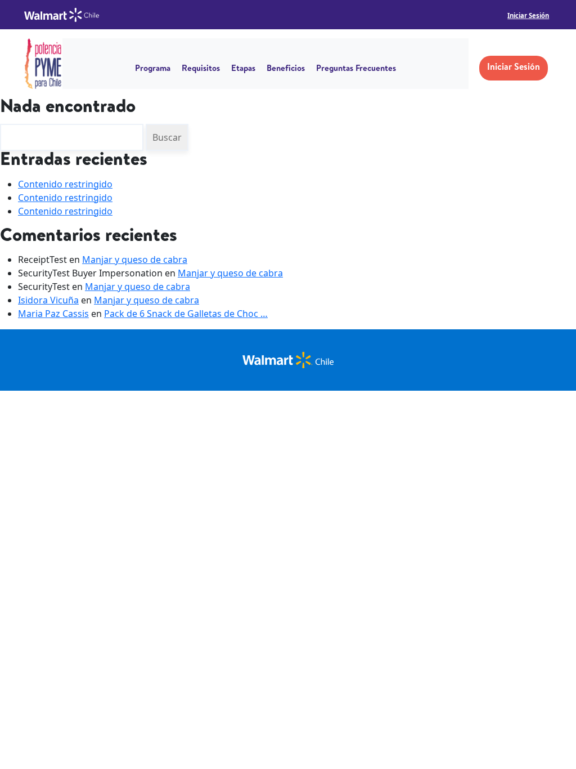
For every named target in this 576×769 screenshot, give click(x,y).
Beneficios (286, 69)
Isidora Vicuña (48, 300)
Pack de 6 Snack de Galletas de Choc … (186, 313)
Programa (152, 69)
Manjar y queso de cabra (134, 259)
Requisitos (201, 69)
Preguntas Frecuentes (356, 69)
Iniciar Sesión (528, 15)
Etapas (243, 69)
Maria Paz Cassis (53, 313)
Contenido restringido (65, 184)
